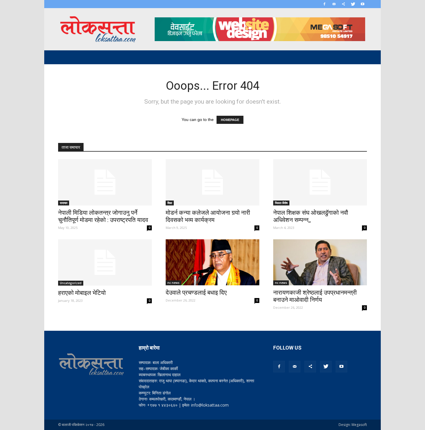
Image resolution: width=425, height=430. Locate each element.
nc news (173, 283)
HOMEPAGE (230, 120)
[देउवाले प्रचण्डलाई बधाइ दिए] (212, 262)
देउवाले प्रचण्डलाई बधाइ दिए (196, 292)
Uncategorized (71, 283)
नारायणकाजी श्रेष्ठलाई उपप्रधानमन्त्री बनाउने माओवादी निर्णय (315, 296)
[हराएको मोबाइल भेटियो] (105, 262)
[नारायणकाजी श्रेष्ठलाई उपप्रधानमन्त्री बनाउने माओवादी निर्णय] (320, 262)
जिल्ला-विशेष (281, 203)
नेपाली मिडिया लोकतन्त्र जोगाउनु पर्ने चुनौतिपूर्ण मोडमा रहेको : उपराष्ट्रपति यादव (103, 216)
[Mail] (334, 4)
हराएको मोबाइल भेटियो (82, 292)
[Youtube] (362, 4)
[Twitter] (353, 4)
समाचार (63, 203)
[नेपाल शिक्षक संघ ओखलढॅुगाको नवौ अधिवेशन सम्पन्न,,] (320, 182)
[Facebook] (324, 4)
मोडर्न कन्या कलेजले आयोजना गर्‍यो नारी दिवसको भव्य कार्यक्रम (208, 216)
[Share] (343, 4)
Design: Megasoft (353, 424)
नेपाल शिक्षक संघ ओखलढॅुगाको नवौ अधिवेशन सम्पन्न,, (310, 216)
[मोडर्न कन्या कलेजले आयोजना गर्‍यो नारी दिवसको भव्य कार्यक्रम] (212, 182)
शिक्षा (169, 203)
